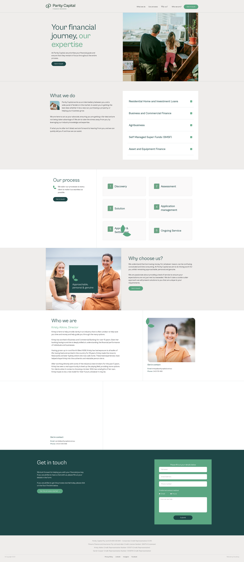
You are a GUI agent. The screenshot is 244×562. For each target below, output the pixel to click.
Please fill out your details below (183, 465)
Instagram (126, 557)
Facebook (134, 557)
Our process (153, 7)
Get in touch (191, 7)
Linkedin (118, 557)
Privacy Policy (109, 557)
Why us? (164, 7)
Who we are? (177, 7)
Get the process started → (50, 491)
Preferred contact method (169, 490)
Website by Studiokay (233, 557)
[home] (60, 7)
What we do (141, 7)
